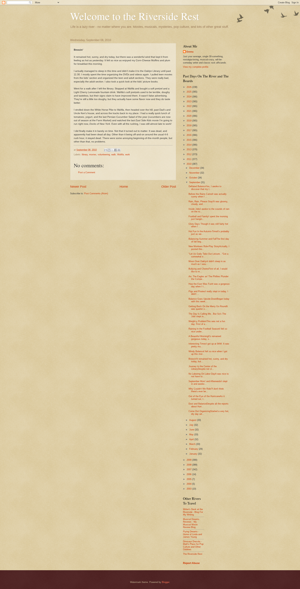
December (194, 168)
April (191, 439)
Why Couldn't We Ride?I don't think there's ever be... (206, 390)
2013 (189, 149)
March (192, 444)
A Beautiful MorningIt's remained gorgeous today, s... (205, 337)
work (127, 154)
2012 (189, 154)
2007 (189, 469)
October (193, 177)
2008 (189, 464)
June (192, 429)
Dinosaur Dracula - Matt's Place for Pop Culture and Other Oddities (193, 545)
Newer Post (78, 186)
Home (124, 186)
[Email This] (105, 150)
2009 (189, 460)
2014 (189, 144)
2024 (189, 96)
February (194, 449)
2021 (189, 111)
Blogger (165, 582)
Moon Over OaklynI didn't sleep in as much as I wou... (207, 262)
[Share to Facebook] (115, 150)
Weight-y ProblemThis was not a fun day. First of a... (207, 322)
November (194, 172)
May (191, 434)
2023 (189, 101)
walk (113, 154)
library (85, 154)
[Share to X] (112, 150)
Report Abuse (191, 563)
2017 (189, 130)
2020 (189, 116)
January (193, 453)
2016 (189, 135)
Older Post (168, 186)
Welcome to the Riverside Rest (134, 16)
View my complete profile (195, 67)
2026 (189, 87)
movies (92, 154)
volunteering (104, 154)
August (193, 420)
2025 (189, 91)
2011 (189, 159)
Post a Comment (86, 172)
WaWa (120, 154)
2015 (189, 140)
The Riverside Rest (192, 554)
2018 (189, 125)
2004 (189, 484)
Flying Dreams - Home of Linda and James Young (192, 534)
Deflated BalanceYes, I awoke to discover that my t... (205, 187)
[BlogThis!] (109, 150)
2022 (189, 106)
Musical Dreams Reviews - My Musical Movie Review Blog (191, 523)
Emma (189, 51)
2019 (189, 120)
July (191, 425)
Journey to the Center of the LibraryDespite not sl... (203, 367)
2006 (189, 474)
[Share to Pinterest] (119, 150)
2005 (189, 479)
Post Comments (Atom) (96, 193)
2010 (189, 164)
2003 (189, 488)
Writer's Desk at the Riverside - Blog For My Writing (193, 512)
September (195, 182)
